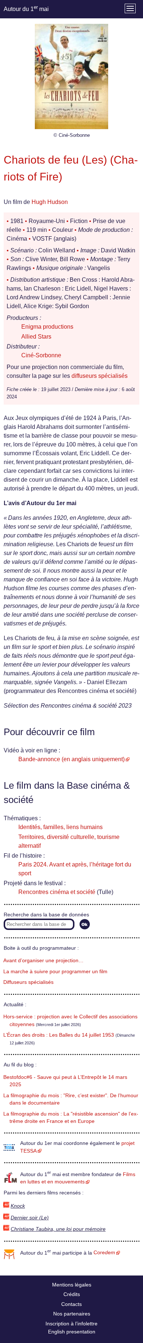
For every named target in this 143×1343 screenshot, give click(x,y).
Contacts (71, 1304)
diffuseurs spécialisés (100, 376)
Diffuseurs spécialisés (28, 982)
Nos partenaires (71, 1314)
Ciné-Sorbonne (41, 355)
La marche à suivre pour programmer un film (55, 971)
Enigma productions (47, 327)
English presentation (71, 1332)
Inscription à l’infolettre (71, 1323)
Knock (18, 1206)
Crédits (71, 1294)
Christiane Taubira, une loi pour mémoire (58, 1229)
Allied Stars (36, 336)
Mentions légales (71, 1285)
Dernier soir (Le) (30, 1217)
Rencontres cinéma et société (56, 892)
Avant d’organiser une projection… (43, 960)
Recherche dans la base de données (46, 914)
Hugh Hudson (50, 202)
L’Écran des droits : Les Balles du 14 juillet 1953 (58, 1035)
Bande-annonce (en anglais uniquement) (71, 759)
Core (104, 1252)
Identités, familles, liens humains (60, 827)
